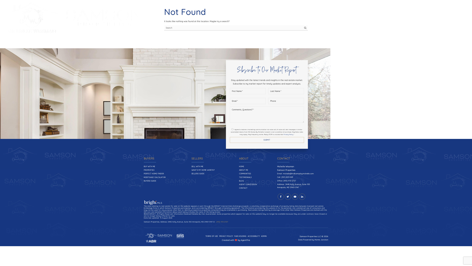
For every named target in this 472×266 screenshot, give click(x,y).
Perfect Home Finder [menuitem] (154, 174)
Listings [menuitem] (252, 18)
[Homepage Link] (74, 18)
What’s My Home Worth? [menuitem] (203, 170)
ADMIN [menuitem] (264, 236)
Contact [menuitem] (243, 188)
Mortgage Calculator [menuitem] (155, 177)
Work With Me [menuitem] (223, 18)
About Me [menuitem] (243, 170)
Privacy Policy (288, 134)
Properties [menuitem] (149, 170)
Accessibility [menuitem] (254, 236)
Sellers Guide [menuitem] (198, 174)
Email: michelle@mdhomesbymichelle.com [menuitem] (295, 174)
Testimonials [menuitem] (245, 177)
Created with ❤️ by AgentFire (236, 240)
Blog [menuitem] (241, 181)
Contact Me (458, 18)
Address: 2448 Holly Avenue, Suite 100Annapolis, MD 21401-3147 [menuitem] (293, 186)
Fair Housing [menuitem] (240, 236)
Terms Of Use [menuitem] (211, 236)
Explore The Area (433, 18)
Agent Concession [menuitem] (248, 184)
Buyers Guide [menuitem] (150, 181)
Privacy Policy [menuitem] (226, 236)
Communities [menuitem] (240, 18)
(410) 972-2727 (222, 222)
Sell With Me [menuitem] (197, 166)
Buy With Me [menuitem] (149, 166)
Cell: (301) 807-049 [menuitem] (285, 177)
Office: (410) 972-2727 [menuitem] (286, 181)
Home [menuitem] (241, 166)
